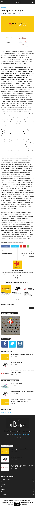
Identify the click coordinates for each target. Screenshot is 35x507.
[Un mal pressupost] (17, 289)
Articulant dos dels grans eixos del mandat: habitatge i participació (21, 400)
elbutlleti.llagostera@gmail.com (21, 434)
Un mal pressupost (16, 293)
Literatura (3, 489)
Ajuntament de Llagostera (13, 242)
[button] (32, 2)
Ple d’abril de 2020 (6, 253)
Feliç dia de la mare (16, 383)
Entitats (3, 492)
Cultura (2, 487)
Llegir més (23, 504)
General (5, 5)
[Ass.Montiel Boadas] (20, 42)
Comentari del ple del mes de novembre (22, 391)
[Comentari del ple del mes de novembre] (5, 394)
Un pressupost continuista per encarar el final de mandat (28, 295)
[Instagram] (17, 278)
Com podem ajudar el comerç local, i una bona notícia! (26, 254)
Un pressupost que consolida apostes (5, 294)
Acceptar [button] (17, 504)
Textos (2, 481)
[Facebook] (15, 278)
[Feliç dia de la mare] (5, 386)
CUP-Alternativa (7, 13)
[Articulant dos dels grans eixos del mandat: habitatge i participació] (5, 402)
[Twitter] (20, 278)
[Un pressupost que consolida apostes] (6, 289)
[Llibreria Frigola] (6, 42)
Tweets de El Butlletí (6, 412)
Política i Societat (5, 479)
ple (21, 242)
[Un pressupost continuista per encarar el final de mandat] (29, 289)
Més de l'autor (24, 282)
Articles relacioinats (13, 282)
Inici (2, 5)
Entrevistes (3, 494)
